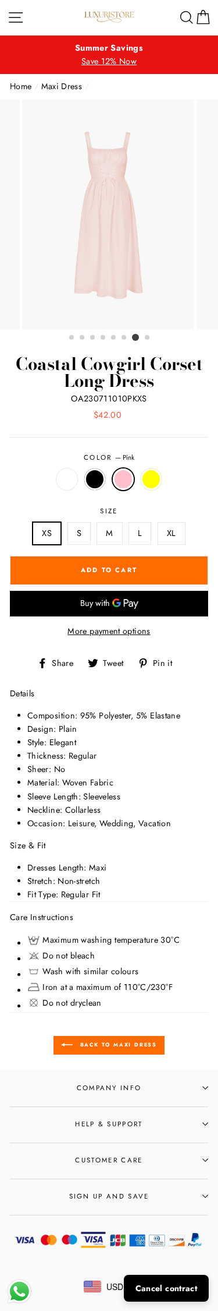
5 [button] (114, 338)
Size (108, 511)
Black (94, 479)
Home (20, 86)
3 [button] (93, 338)
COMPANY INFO (109, 1087)
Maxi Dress (62, 86)
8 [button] (148, 338)
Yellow (151, 479)
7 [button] (135, 337)
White (66, 479)
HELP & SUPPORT (108, 1124)
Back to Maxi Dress (117, 1044)
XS (47, 533)
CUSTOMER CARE (108, 1160)
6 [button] (124, 338)
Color (109, 457)
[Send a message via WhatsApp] (19, 1291)
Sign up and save (109, 1196)
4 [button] (103, 338)
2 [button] (82, 338)
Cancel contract (166, 1288)
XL (171, 533)
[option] (109, 54)
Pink (123, 479)
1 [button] (72, 338)
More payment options (108, 631)
